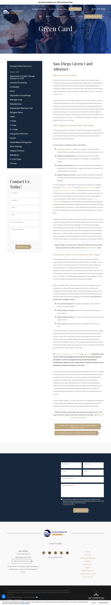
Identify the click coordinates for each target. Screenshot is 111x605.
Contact (88, 568)
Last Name (14, 200)
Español (88, 561)
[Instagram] (55, 553)
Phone (13, 207)
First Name (14, 193)
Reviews (59, 9)
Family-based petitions (64, 149)
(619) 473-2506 (98, 9)
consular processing (67, 187)
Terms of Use (88, 577)
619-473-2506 (55, 543)
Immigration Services (87, 558)
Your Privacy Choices (30, 597)
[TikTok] (61, 553)
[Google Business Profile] (67, 553)
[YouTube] (49, 553)
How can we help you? (17, 229)
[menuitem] (40, 16)
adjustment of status (88, 187)
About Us (87, 555)
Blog (65, 9)
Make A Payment (75, 9)
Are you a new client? (17, 222)
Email (12, 214)
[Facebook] (43, 553)
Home (88, 552)
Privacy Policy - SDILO (88, 574)
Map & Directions (21, 561)
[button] (3, 596)
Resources (52, 9)
